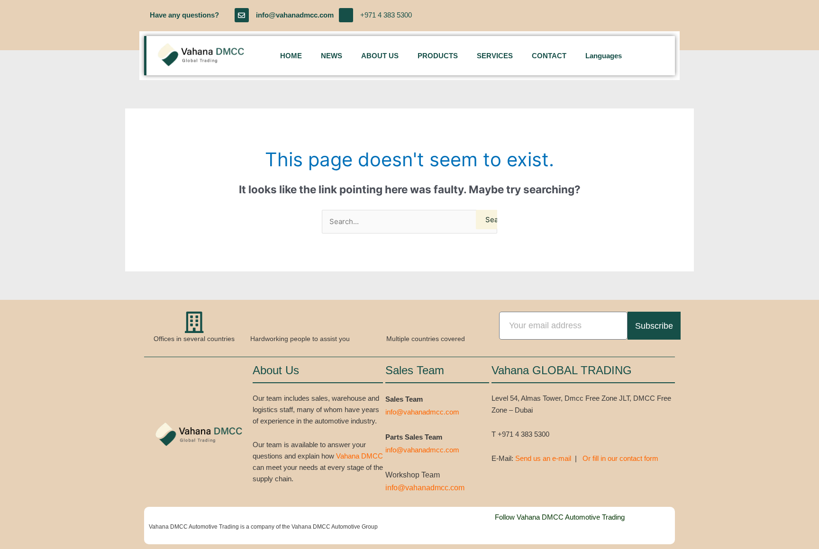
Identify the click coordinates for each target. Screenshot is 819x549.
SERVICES (495, 56)
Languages (603, 56)
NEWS (331, 56)
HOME (291, 56)
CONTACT (549, 56)
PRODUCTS (438, 56)
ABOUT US (380, 56)
